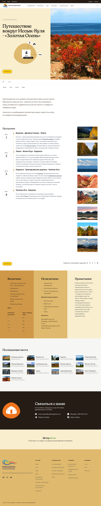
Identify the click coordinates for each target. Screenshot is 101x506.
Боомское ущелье (47, 139)
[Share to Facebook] (87, 263)
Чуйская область (15, 359)
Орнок (26, 196)
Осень (17, 87)
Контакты (14, 1)
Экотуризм (38, 490)
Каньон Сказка (31, 146)
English (90, 1)
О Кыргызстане (64, 5)
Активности (40, 5)
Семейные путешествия (42, 482)
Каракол (40, 173)
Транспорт (54, 5)
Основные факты (56, 464)
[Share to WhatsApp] (92, 263)
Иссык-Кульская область (10, 19)
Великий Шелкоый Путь (58, 474)
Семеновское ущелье (55, 176)
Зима (23, 87)
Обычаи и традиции (57, 470)
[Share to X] (90, 263)
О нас (4, 1)
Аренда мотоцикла (73, 478)
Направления (31, 5)
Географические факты (58, 467)
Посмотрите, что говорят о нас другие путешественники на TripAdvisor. (50, 441)
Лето (11, 87)
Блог (8, 1)
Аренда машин (72, 474)
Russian (96, 1)
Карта (72, 5)
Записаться (7, 71)
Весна (4, 87)
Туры (47, 5)
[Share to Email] (97, 263)
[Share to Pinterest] (95, 263)
